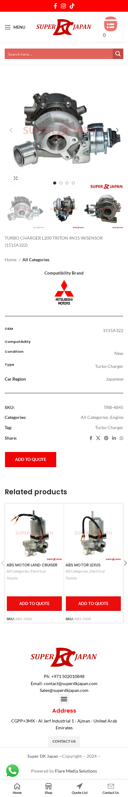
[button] (64, 699)
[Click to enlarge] (15, 178)
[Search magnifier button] (118, 54)
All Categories (35, 259)
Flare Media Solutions (76, 771)
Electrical (38, 571)
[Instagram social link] (63, 6)
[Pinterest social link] (106, 438)
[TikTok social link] (72, 6)
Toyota (12, 578)
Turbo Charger (109, 427)
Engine (116, 417)
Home (11, 259)
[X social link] (98, 438)
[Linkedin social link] (114, 438)
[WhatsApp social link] (121, 438)
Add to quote (30, 459)
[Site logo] (64, 26)
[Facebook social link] (55, 6)
